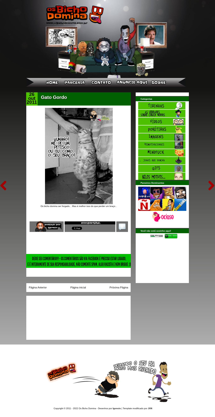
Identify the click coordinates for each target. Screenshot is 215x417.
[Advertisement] (48, 316)
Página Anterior (38, 287)
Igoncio (117, 408)
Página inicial (78, 287)
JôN (150, 408)
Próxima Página (119, 287)
